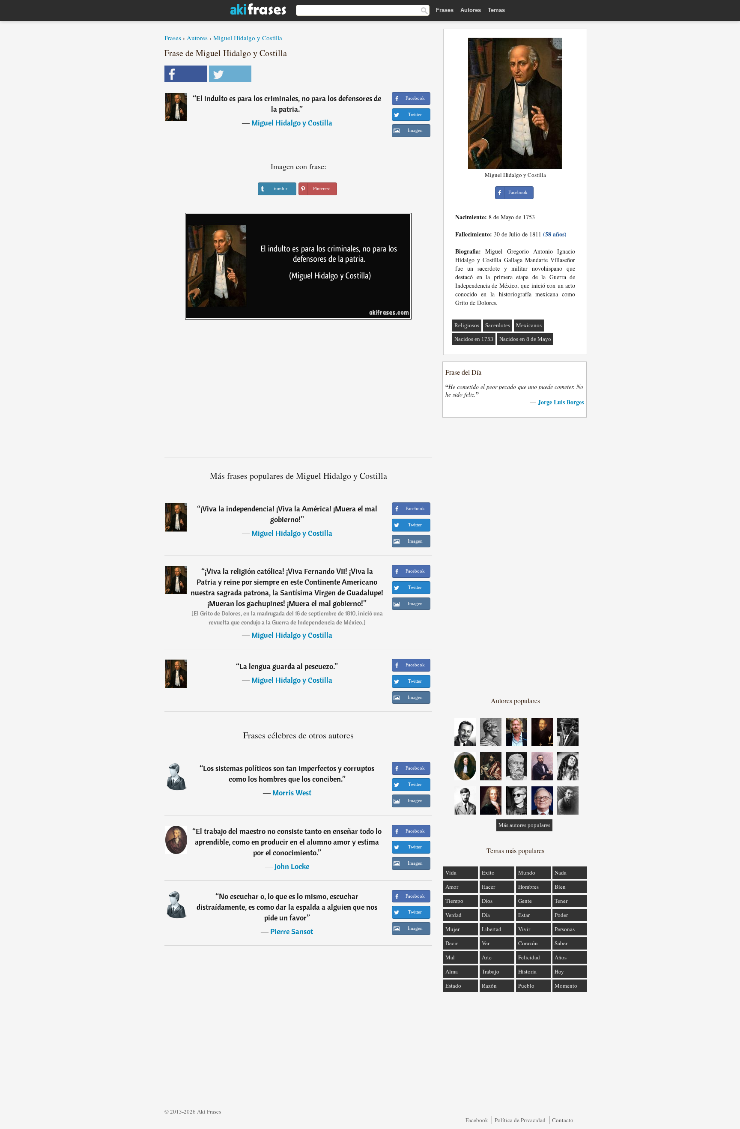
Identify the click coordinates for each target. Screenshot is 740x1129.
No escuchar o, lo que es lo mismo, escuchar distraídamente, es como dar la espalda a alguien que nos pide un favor (287, 907)
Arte (487, 957)
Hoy (559, 971)
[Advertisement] (298, 391)
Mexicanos (529, 325)
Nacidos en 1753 (473, 339)
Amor (451, 886)
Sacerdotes (497, 325)
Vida (451, 872)
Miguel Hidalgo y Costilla (247, 37)
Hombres (528, 886)
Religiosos (466, 325)
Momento (566, 985)
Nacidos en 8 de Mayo (525, 339)
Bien (560, 886)
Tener (561, 901)
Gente (525, 901)
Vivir (524, 929)
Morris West (291, 792)
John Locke (292, 866)
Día (486, 915)
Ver (485, 943)
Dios (487, 901)
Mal (450, 957)
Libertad (491, 929)
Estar (524, 915)
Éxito (488, 872)
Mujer (452, 929)
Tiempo (454, 901)
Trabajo (490, 971)
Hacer (488, 886)
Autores (470, 10)
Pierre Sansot (291, 931)
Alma (451, 971)
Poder (561, 915)
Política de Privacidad (520, 1120)
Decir (451, 943)
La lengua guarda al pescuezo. (287, 666)
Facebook (476, 1120)
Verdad (453, 915)
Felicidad (529, 957)
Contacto (562, 1120)
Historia (527, 971)
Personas (565, 929)
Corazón (528, 943)
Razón (489, 985)
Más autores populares (524, 825)
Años (561, 957)
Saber (561, 943)
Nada (561, 872)
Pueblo (526, 985)
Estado (453, 985)
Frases (445, 10)
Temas (496, 10)
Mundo (526, 872)
